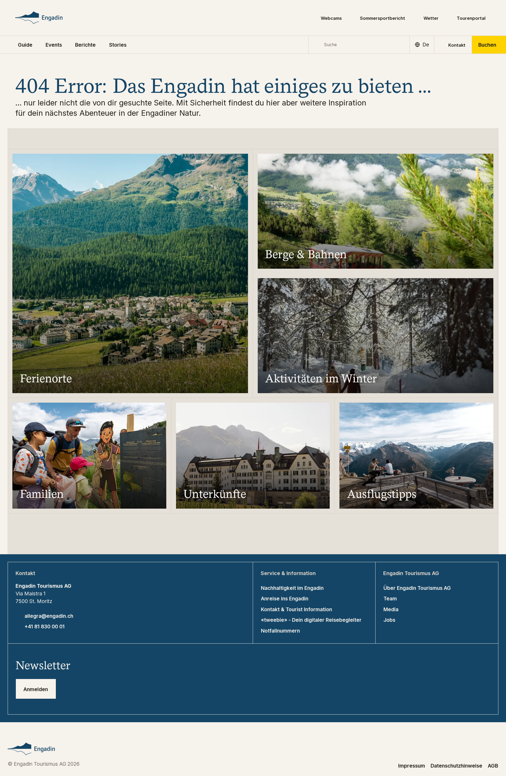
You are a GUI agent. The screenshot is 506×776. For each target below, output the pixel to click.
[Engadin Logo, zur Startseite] (49, 17)
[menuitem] (53, 44)
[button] (25, 44)
